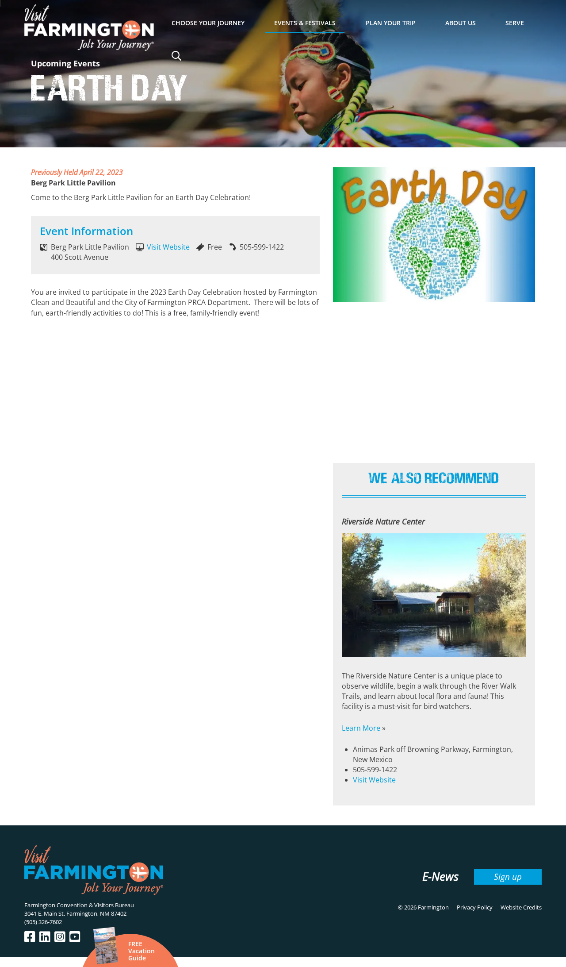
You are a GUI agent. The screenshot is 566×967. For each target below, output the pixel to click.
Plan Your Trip (391, 23)
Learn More (361, 728)
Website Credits (521, 907)
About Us (460, 23)
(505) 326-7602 (43, 922)
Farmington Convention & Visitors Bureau (79, 905)
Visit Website (168, 247)
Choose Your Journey (208, 23)
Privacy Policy (475, 907)
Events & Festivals (305, 23)
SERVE (514, 23)
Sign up (508, 876)
